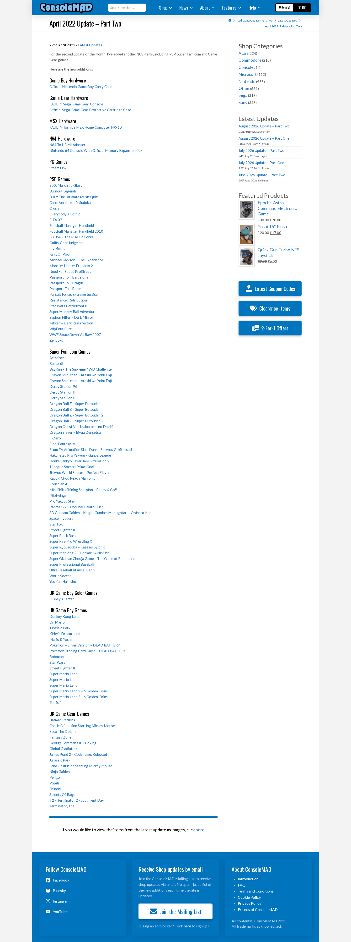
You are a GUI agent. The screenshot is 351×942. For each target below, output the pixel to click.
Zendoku (56, 340)
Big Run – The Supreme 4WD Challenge (80, 369)
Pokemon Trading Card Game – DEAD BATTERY (87, 651)
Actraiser (56, 358)
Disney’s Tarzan (61, 599)
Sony (243, 102)
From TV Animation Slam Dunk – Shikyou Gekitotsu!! (90, 449)
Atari (243, 53)
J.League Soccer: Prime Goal (71, 467)
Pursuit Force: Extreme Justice (73, 294)
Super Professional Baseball (71, 564)
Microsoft (248, 74)
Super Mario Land (63, 674)
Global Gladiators (63, 748)
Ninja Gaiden (59, 771)
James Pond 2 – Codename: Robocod (78, 754)
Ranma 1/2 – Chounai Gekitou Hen (76, 507)
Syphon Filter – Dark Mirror (71, 317)
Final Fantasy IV (62, 444)
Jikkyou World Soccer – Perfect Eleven (79, 472)
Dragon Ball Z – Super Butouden (75, 403)
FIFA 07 (55, 220)
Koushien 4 (58, 484)
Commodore (250, 60)
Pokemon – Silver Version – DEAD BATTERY (84, 645)
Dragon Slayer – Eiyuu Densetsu (75, 432)
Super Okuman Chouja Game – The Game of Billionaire (92, 558)
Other (244, 88)
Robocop (56, 656)
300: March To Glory (65, 185)
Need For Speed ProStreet (70, 271)
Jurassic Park (59, 628)
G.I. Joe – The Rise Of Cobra (71, 237)
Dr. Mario (57, 622)
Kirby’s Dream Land (64, 633)
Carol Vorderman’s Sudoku (70, 202)
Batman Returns (62, 720)
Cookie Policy (249, 897)
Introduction (248, 878)
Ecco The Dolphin (63, 731)
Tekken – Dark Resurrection (71, 323)
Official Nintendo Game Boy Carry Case (80, 86)
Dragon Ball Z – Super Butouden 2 (76, 415)
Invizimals (57, 248)
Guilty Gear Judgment (66, 243)
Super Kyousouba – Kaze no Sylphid (77, 547)
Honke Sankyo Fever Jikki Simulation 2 (79, 461)
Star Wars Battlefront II (68, 306)
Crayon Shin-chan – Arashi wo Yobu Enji (80, 375)
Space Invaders (61, 518)
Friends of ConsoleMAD (258, 909)
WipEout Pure (60, 329)
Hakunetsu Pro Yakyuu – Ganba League (80, 455)
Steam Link (57, 168)
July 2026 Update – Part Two (261, 150)
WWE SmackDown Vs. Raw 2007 (75, 334)
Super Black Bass (62, 535)
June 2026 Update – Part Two (262, 175)
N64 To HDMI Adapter (67, 144)
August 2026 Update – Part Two (264, 126)
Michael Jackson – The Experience (76, 260)
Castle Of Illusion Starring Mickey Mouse (82, 725)
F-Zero (55, 438)
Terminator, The (61, 806)
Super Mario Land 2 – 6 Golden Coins (78, 691)
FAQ (241, 885)
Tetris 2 (55, 702)
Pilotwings (58, 495)
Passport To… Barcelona (68, 277)
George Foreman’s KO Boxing (72, 743)
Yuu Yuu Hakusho (62, 581)
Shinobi (55, 789)
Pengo (54, 777)
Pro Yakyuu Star (62, 501)
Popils (54, 783)
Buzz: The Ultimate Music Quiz (73, 197)
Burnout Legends (63, 191)
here (200, 829)
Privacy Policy (249, 903)
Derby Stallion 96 (63, 386)
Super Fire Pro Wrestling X (70, 541)
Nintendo (247, 81)
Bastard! (56, 363)
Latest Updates (90, 45)
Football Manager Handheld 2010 (76, 231)
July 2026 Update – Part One (261, 162)
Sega (243, 95)
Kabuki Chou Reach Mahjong (72, 478)
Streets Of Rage (62, 794)
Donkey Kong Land (64, 616)
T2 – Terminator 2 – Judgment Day (76, 800)
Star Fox (56, 524)
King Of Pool (59, 254)
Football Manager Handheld (71, 225)
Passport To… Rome (65, 288)
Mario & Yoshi (60, 639)
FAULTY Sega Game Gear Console (76, 104)
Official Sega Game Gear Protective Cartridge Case (90, 110)
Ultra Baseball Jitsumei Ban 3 (72, 570)
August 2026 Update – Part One (264, 138)
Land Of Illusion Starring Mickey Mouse (80, 766)
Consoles (247, 67)
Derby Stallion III (63, 392)
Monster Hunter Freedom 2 (71, 265)
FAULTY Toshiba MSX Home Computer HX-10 (85, 127)
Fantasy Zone (60, 737)
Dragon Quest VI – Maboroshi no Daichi (81, 426)
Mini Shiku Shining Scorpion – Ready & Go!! (83, 489)
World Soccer (60, 576)
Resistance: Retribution (68, 300)
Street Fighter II (62, 530)
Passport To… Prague (66, 283)
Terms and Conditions (255, 891)
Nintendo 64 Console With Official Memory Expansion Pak (95, 150)
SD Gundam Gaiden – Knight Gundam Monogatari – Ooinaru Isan (100, 512)
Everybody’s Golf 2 (64, 214)
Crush (54, 208)
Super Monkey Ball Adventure (72, 311)
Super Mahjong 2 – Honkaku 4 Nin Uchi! (80, 553)
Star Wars (57, 662)
